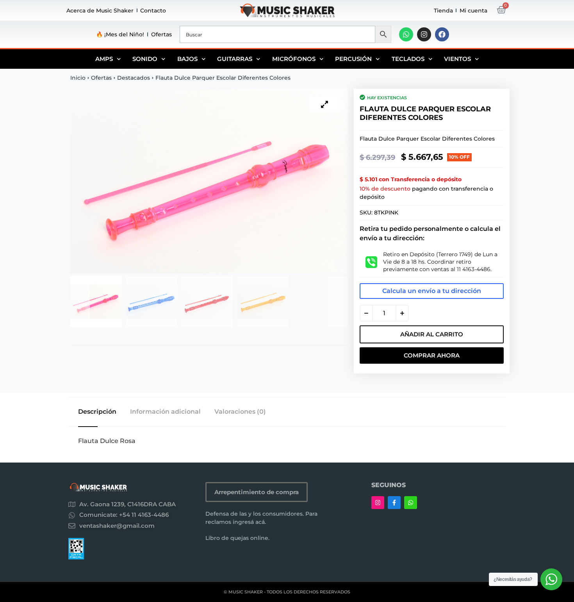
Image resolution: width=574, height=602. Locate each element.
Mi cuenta (473, 10)
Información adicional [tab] (165, 411)
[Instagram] (424, 34)
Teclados (408, 59)
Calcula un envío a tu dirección (431, 291)
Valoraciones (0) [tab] (240, 411)
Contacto (153, 10)
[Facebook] (442, 34)
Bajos (187, 59)
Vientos (457, 59)
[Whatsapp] (406, 34)
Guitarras (234, 59)
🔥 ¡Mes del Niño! (120, 34)
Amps (104, 59)
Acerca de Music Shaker (100, 10)
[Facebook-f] (394, 502)
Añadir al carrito (431, 334)
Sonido (144, 59)
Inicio (78, 78)
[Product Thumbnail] (324, 104)
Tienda (443, 10)
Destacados (133, 78)
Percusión (353, 59)
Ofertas (161, 34)
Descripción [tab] (97, 411)
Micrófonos (294, 59)
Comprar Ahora (432, 355)
